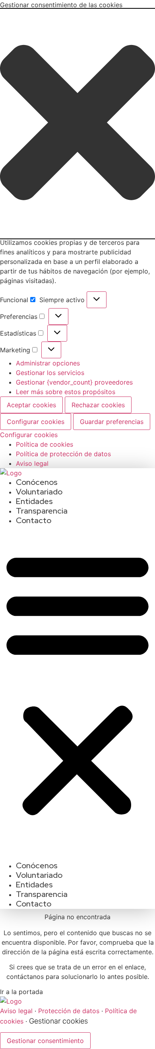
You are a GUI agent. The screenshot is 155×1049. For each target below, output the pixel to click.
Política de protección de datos (63, 454)
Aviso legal (32, 463)
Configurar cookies (35, 422)
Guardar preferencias (111, 422)
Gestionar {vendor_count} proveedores (74, 382)
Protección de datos (68, 1011)
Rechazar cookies (98, 405)
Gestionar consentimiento (45, 1041)
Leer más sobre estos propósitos (65, 392)
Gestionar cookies (58, 1021)
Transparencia (42, 511)
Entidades (34, 501)
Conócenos (37, 482)
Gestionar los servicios (50, 373)
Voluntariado (39, 491)
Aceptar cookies (31, 405)
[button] (77, 124)
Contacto (33, 520)
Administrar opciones (48, 363)
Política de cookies (44, 444)
